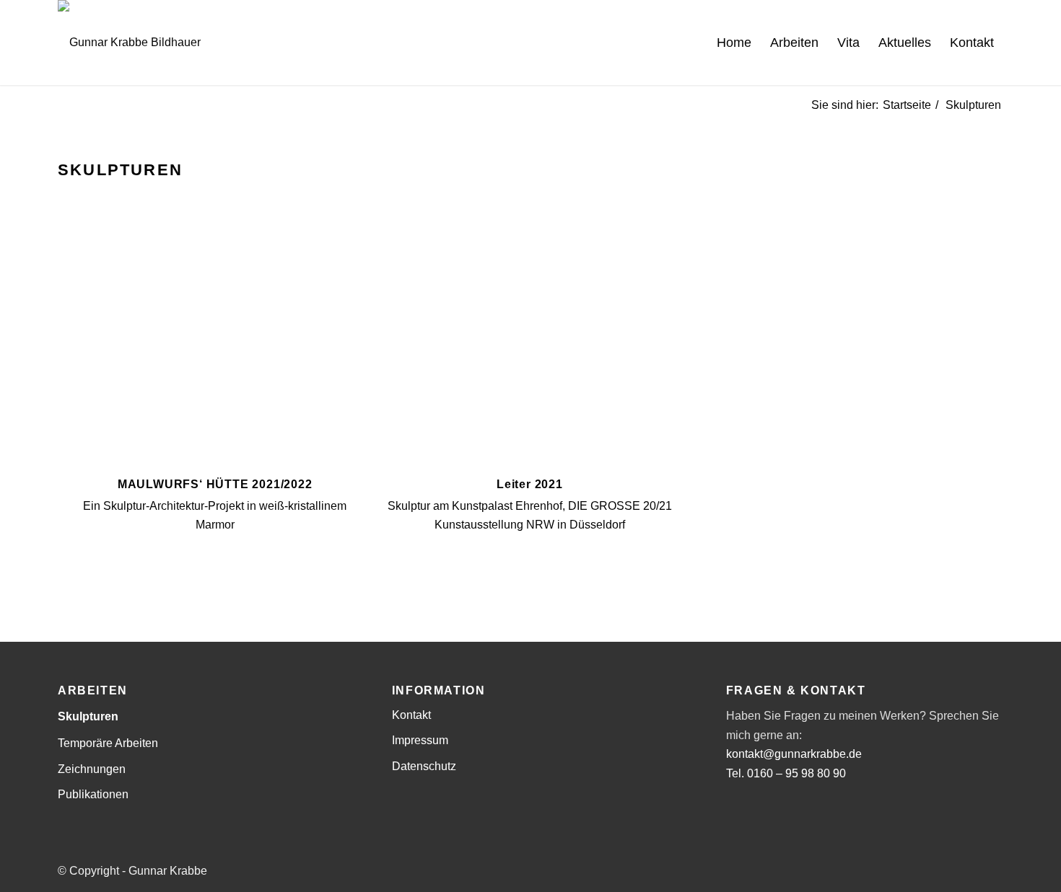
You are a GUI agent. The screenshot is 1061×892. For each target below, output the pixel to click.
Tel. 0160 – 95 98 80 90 (786, 773)
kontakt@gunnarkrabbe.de (794, 754)
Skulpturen (88, 716)
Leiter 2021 (530, 484)
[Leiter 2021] (529, 346)
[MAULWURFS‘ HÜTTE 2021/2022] (215, 346)
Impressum (420, 740)
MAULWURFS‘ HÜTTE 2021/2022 (215, 484)
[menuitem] (734, 42)
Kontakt (411, 715)
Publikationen (93, 794)
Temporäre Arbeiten (108, 743)
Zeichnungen (92, 769)
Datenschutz (424, 766)
